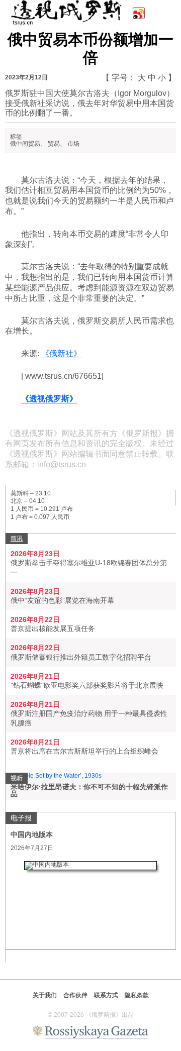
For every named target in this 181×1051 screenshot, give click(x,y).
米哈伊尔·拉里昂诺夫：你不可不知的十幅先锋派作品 (89, 790)
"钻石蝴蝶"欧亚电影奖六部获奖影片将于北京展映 (87, 685)
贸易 (54, 143)
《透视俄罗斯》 (49, 398)
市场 (73, 143)
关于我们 (45, 995)
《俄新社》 (61, 353)
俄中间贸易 (25, 143)
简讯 (17, 538)
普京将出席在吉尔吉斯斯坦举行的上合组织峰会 (84, 751)
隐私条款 (137, 995)
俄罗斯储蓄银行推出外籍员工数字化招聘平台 (81, 657)
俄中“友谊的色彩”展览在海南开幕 (62, 600)
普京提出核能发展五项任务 (53, 628)
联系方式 (106, 995)
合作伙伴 (75, 995)
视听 (17, 778)
